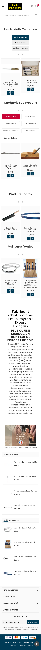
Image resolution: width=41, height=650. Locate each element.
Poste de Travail (11, 131)
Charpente (30, 116)
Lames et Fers (10, 138)
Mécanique (11, 123)
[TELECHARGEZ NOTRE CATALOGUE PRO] (20, 435)
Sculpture (30, 131)
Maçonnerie (30, 123)
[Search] (36, 15)
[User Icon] (32, 6)
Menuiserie (11, 116)
